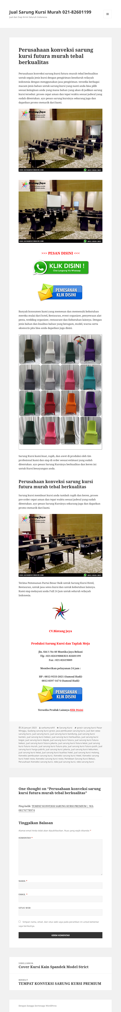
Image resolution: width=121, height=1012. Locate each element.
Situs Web (24, 907)
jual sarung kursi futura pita (53, 746)
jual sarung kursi (40, 733)
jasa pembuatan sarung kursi (70, 730)
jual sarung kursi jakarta (58, 749)
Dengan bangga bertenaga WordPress (38, 1005)
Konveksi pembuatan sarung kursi (36, 755)
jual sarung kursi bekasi (39, 737)
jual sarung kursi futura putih (82, 746)
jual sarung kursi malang (86, 752)
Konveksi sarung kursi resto (49, 758)
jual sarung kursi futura (62, 740)
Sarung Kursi (65, 727)
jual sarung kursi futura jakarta (41, 743)
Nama (23, 881)
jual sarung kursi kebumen (84, 749)
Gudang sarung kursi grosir (41, 730)
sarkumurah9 (48, 727)
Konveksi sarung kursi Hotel (67, 755)
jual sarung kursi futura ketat (72, 743)
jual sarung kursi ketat (30, 752)
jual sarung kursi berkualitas (66, 737)
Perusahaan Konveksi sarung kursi (36, 761)
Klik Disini (76, 710)
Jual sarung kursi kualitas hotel (57, 752)
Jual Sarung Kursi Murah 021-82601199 (50, 12)
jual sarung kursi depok (37, 740)
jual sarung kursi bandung (63, 733)
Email (23, 894)
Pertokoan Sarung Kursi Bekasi (79, 758)
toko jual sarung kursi (65, 761)
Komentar (26, 837)
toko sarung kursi (85, 761)
